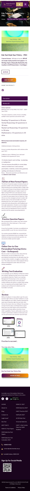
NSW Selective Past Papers (7, 433)
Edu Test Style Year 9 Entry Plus (11, 371)
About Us (4, 408)
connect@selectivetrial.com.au (12, 448)
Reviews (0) (6, 103)
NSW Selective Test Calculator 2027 (7, 439)
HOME (4, 404)
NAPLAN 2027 (20, 415)
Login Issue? (5, 418)
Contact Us (5, 415)
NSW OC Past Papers (8, 428)
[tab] (15, 98)
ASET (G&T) (5, 425)
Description (6, 98)
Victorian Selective (21, 421)
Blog (3, 411)
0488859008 (7, 444)
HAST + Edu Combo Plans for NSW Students (22, 427)
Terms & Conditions (10, 487)
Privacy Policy (21, 487)
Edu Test (4, 421)
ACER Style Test (20, 418)
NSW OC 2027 (20, 404)
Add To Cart (8, 80)
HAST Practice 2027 (22, 411)
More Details (15, 375)
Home (3, 19)
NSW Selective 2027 (22, 408)
